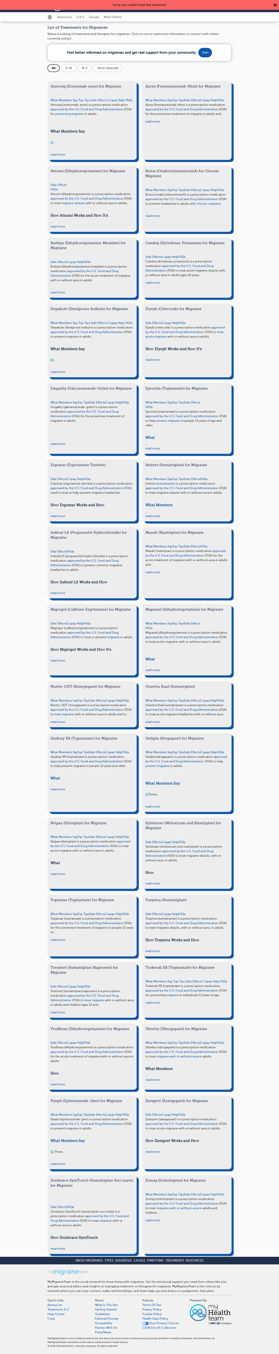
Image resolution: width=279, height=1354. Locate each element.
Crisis (51, 1318)
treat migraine (64, 714)
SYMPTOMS (155, 1260)
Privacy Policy (152, 1309)
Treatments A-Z (58, 1309)
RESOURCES (194, 1260)
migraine (113, 637)
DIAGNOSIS (123, 1260)
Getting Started (106, 1309)
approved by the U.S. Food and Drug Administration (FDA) (91, 488)
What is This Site (106, 1305)
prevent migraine (168, 420)
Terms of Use (151, 1305)
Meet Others (112, 17)
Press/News (103, 1332)
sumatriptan (165, 483)
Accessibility (103, 1323)
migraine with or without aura (178, 1056)
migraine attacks (73, 203)
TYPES (109, 1260)
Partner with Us (106, 1328)
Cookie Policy (152, 1314)
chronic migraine (209, 203)
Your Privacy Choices (164, 1323)
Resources (64, 17)
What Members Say (63, 100)
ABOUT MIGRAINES (89, 1260)
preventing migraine (69, 114)
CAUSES (139, 1260)
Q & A (80, 17)
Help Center (56, 1314)
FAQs (128, 100)
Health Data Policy (155, 1318)
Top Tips (84, 100)
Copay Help (116, 100)
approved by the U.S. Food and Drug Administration (86, 109)
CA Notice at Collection (159, 1328)
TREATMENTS (174, 1260)
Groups (94, 17)
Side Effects (99, 100)
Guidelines (102, 1314)
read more (57, 154)
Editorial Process (106, 1318)
